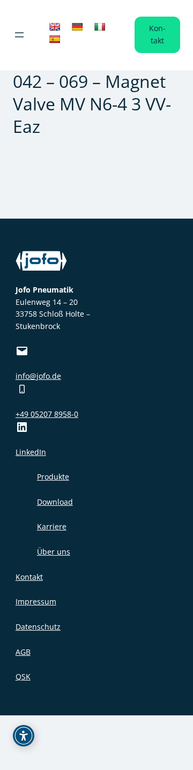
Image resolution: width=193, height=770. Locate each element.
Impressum (36, 601)
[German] (77, 27)
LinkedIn (31, 452)
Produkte (53, 477)
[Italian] (99, 27)
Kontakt (157, 34)
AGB (23, 652)
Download (55, 502)
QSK (23, 676)
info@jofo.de (38, 376)
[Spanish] (54, 39)
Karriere (51, 526)
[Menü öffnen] (19, 34)
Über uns (53, 552)
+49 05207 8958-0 (47, 414)
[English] (54, 27)
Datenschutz (38, 627)
